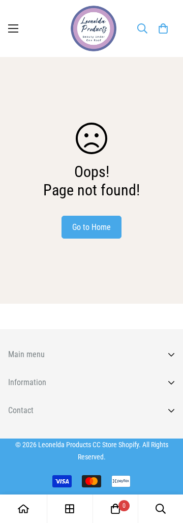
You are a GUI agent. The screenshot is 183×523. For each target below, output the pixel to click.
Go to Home (91, 227)
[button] (163, 28)
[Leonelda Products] (91, 28)
